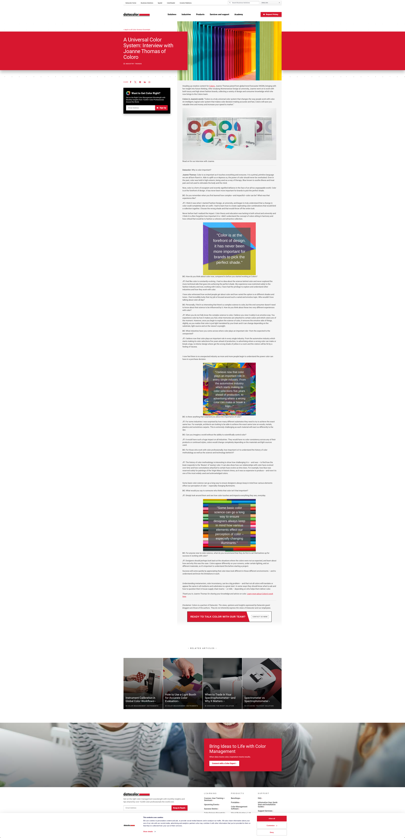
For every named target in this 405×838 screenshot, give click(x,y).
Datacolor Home (131, 3)
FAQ (259, 798)
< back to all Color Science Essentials (136, 29)
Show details (148, 831)
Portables (235, 802)
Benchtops (235, 798)
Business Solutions (147, 3)
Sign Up (162, 108)
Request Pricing (271, 14)
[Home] (136, 14)
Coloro (212, 86)
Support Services (265, 811)
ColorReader (171, 3)
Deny (272, 832)
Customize (271, 825)
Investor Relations (186, 3)
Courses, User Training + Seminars (214, 799)
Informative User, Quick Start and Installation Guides (267, 804)
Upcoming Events (211, 804)
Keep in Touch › (179, 808)
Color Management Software (239, 808)
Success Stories (211, 809)
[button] (130, 82)
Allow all (272, 818)
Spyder (160, 3)
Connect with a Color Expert (224, 763)
